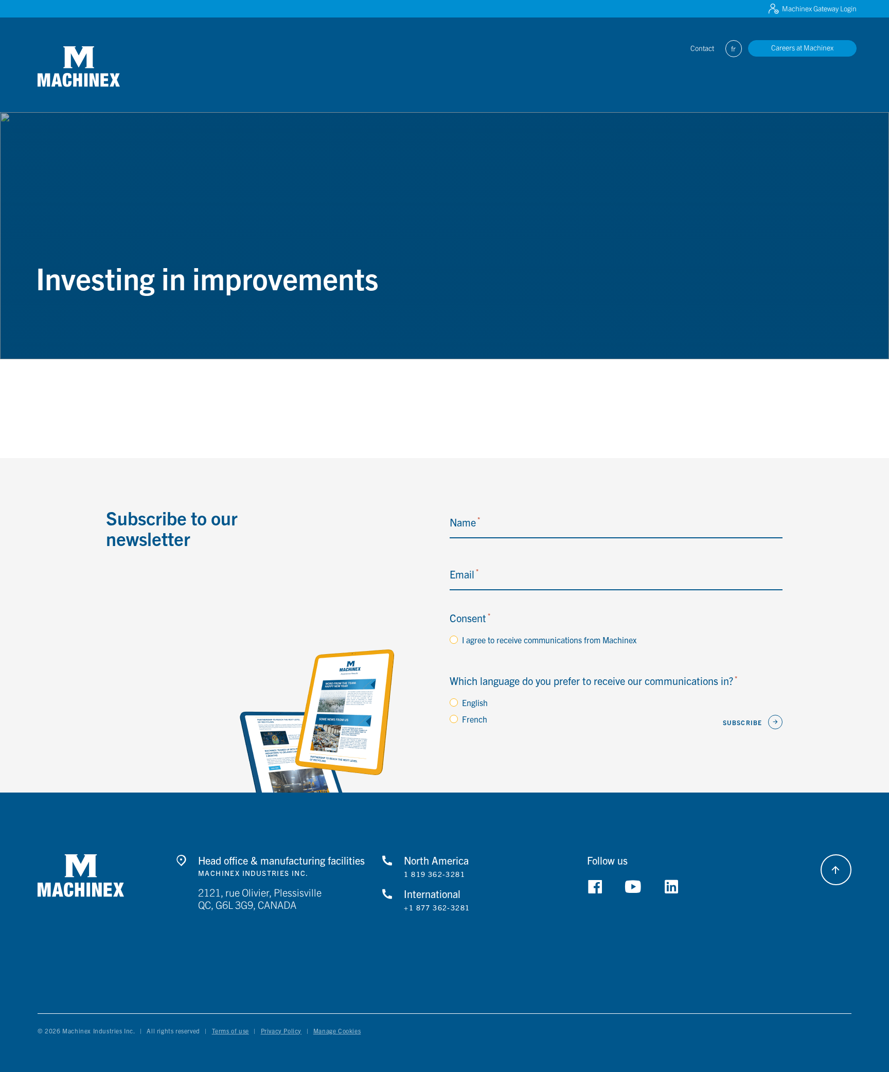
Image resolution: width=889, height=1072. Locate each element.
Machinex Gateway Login (819, 8)
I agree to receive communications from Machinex (549, 640)
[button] (79, 66)
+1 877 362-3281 (437, 907)
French (474, 719)
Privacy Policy (281, 1030)
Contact (702, 47)
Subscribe (742, 722)
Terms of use (230, 1030)
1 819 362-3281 (434, 874)
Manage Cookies (337, 1030)
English (475, 702)
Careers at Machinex (802, 47)
